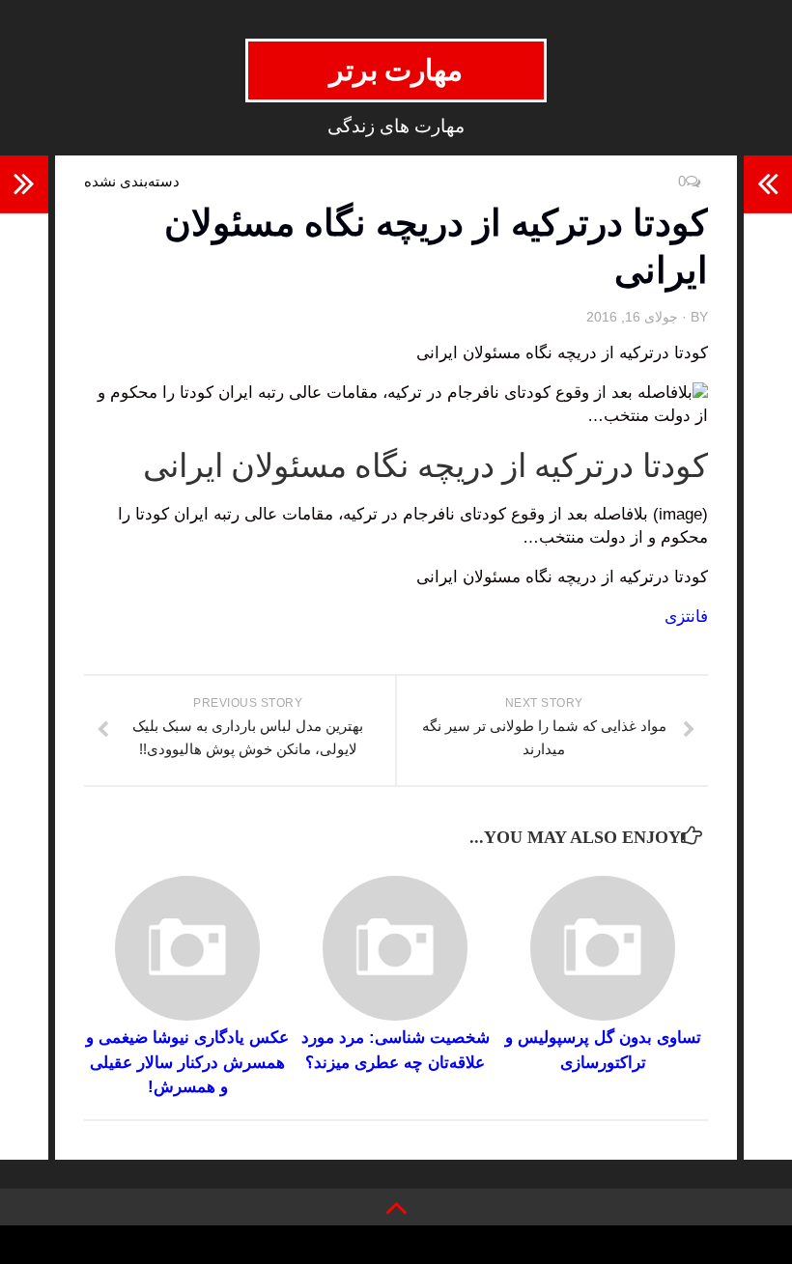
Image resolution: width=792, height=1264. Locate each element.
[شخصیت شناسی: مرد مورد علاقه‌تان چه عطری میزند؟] (395, 948)
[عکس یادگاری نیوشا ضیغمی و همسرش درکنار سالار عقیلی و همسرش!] (187, 948)
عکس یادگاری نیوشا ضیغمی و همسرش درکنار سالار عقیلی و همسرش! (187, 1062)
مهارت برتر (396, 70)
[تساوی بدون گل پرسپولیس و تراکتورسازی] (602, 948)
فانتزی (686, 616)
